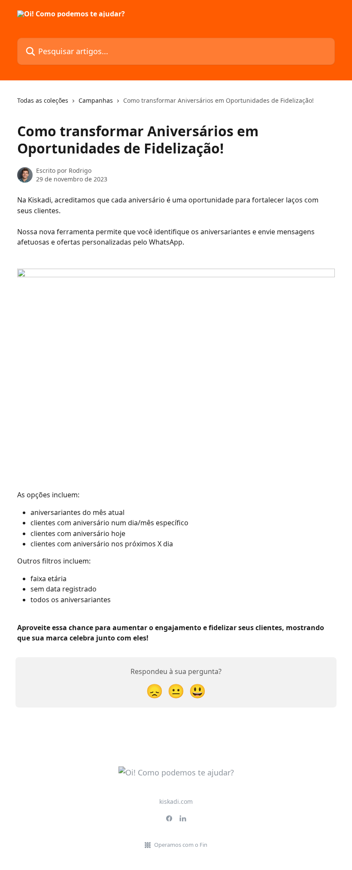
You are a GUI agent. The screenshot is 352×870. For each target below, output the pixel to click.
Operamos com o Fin (180, 845)
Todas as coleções (42, 100)
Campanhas (96, 100)
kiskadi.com (176, 801)
